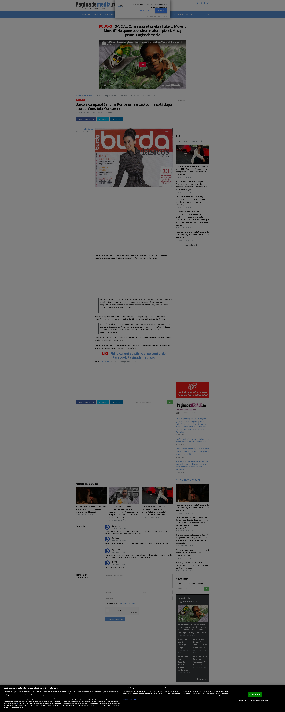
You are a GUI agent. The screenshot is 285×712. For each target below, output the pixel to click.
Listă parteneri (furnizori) (131, 699)
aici (17, 704)
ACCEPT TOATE (254, 694)
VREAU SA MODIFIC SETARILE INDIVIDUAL (254, 700)
